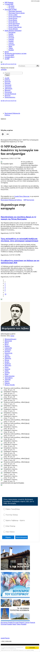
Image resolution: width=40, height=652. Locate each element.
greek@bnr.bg (5, 638)
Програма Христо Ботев (17, 13)
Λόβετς (7, 355)
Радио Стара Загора (15, 27)
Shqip (10, 46)
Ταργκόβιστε (9, 378)
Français (11, 39)
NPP (24, 200)
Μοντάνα (7, 356)
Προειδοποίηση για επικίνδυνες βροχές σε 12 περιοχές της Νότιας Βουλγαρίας (18, 218)
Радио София (13, 15)
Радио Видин (13, 22)
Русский (11, 37)
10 (5, 294)
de (3, 64)
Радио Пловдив (14, 25)
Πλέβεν (7, 362)
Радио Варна (13, 20)
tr (14, 64)
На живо (11, 6)
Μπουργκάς (8, 341)
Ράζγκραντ (8, 365)
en (1, 64)
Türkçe (11, 48)
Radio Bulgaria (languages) (13, 30)
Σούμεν (7, 381)
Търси (7, 75)
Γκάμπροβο (8, 348)
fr (6, 64)
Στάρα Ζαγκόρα (9, 376)
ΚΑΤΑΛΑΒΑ (32, 647)
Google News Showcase (21, 196)
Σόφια (6, 374)
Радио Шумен (13, 29)
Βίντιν (6, 344)
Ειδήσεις (7, 115)
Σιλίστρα (7, 369)
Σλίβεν (7, 371)
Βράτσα (7, 346)
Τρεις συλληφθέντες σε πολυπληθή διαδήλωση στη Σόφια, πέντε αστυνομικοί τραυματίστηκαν (19, 240)
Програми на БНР (11, 9)
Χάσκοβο (8, 379)
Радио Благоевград (15, 16)
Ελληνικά (11, 44)
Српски (11, 43)
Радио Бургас (13, 18)
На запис (11, 7)
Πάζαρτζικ (8, 358)
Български (12, 32)
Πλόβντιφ (8, 363)
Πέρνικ (7, 360)
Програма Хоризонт (15, 11)
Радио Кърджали (14, 23)
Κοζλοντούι (30, 200)
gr (11, 64)
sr (9, 64)
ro (15, 64)
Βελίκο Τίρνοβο (10, 385)
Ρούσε (7, 367)
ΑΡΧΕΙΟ (4, 69)
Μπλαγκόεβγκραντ (10, 339)
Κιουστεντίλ (8, 353)
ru (5, 64)
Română (11, 50)
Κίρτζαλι (7, 351)
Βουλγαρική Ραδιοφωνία (12, 113)
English (11, 34)
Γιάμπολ (7, 383)
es (8, 64)
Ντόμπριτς (8, 349)
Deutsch (11, 36)
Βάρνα (7, 342)
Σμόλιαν (7, 372)
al (12, 64)
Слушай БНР (9, 4)
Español (11, 41)
